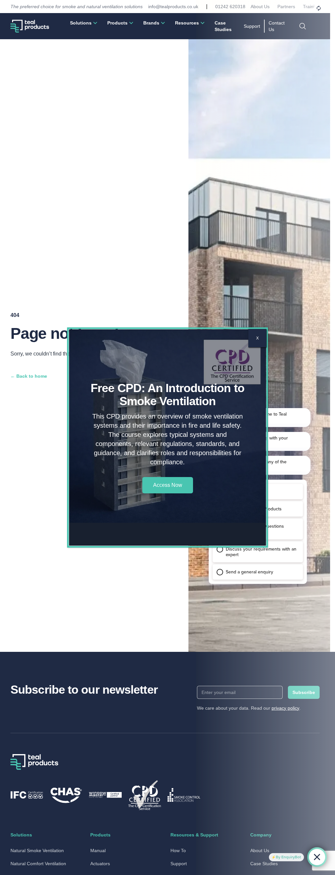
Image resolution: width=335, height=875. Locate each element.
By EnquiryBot (288, 857)
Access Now (167, 485)
